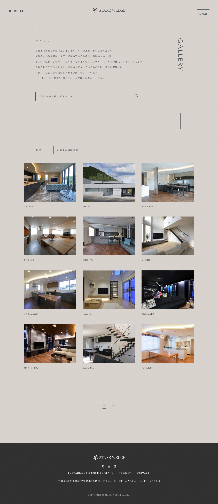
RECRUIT (125, 473)
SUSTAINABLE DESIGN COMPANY (90, 473)
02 (114, 406)
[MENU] (203, 10)
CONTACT (143, 473)
